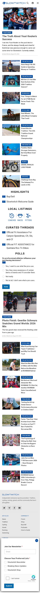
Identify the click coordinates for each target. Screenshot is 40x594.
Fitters (28, 220)
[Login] (32, 3)
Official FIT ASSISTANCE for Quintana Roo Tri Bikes (20, 246)
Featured (7, 32)
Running (26, 93)
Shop (22, 522)
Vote (6, 287)
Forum (23, 519)
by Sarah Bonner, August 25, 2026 (10, 54)
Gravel (25, 176)
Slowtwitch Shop (14, 570)
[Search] (27, 3)
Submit (9, 586)
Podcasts (24, 527)
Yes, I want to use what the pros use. (20, 266)
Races (20, 220)
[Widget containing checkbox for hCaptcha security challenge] (20, 578)
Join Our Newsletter (13, 547)
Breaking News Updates (17, 566)
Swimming (26, 145)
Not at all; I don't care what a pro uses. (20, 280)
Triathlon (27, 61)
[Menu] (38, 3)
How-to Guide (25, 530)
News (24, 162)
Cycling (26, 110)
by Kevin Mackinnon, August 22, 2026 (11, 336)
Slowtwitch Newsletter (16, 562)
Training (26, 399)
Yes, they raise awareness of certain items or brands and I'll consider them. (20, 271)
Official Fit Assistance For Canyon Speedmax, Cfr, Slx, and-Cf (20, 236)
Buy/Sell (11, 196)
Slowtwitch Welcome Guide (20, 201)
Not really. (9, 276)
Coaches (11, 220)
